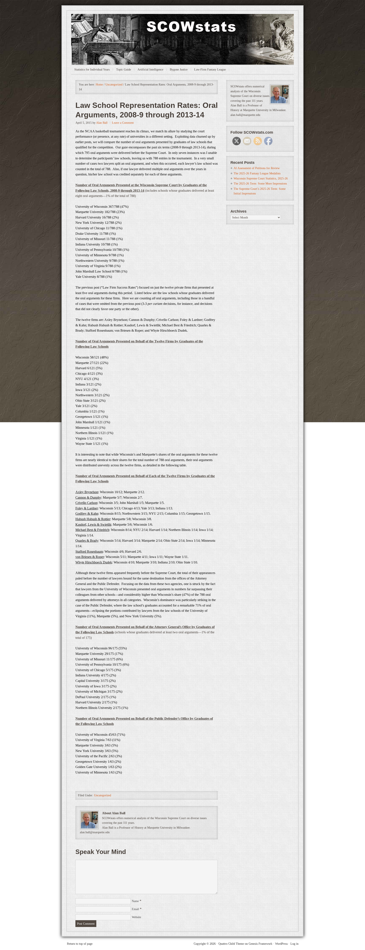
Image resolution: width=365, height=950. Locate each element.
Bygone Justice (179, 69)
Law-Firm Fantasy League (210, 69)
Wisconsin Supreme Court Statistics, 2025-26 (261, 178)
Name (135, 901)
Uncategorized (102, 795)
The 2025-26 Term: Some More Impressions (260, 183)
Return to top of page (79, 943)
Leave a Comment (123, 122)
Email (135, 909)
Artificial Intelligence (150, 69)
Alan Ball (102, 122)
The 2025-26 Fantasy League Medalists (257, 173)
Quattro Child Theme (231, 943)
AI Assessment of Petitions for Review (257, 168)
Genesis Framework (260, 943)
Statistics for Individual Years (92, 69)
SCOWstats (182, 26)
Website (136, 917)
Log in (294, 943)
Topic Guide (123, 69)
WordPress (281, 943)
